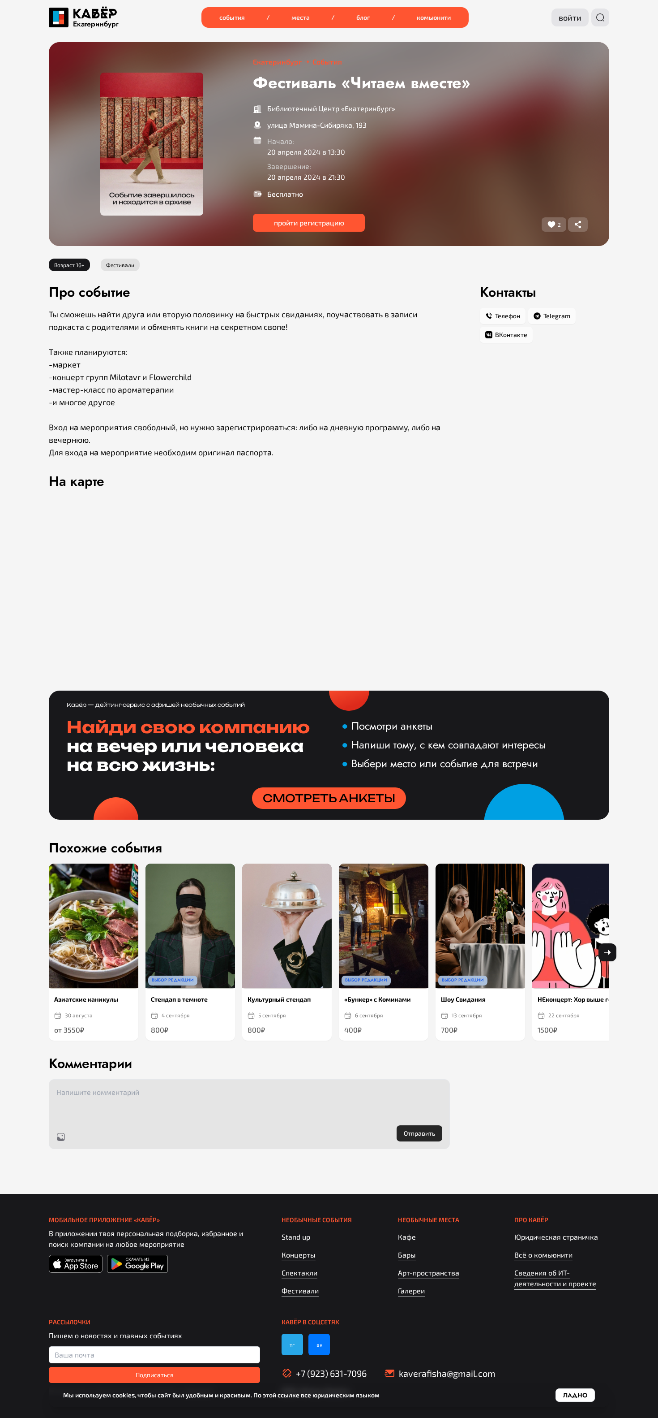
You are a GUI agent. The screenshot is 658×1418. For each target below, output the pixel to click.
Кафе (407, 1236)
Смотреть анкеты (329, 798)
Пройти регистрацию (309, 222)
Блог (363, 17)
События (232, 17)
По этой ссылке (276, 1395)
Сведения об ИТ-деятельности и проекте (555, 1278)
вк (319, 1344)
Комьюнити (434, 17)
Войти (570, 17)
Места (300, 17)
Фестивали (300, 1290)
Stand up (296, 1236)
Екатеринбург (96, 24)
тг (292, 1344)
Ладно (575, 1395)
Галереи (411, 1290)
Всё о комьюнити (543, 1254)
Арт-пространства (428, 1272)
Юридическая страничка (556, 1236)
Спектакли (299, 1272)
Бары (407, 1254)
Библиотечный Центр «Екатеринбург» (331, 108)
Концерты (299, 1254)
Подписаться (155, 1375)
